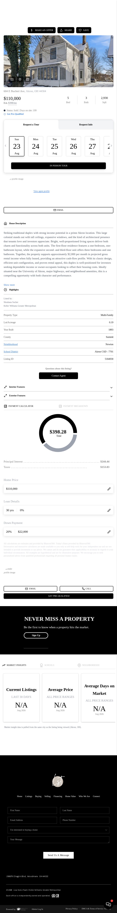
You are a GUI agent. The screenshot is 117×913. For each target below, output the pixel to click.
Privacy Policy (72, 909)
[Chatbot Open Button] (108, 904)
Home (19, 796)
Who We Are (84, 796)
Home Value (70, 796)
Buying (38, 796)
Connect (96, 796)
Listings (28, 796)
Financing (58, 796)
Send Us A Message (58, 855)
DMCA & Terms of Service (92, 909)
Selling (47, 796)
